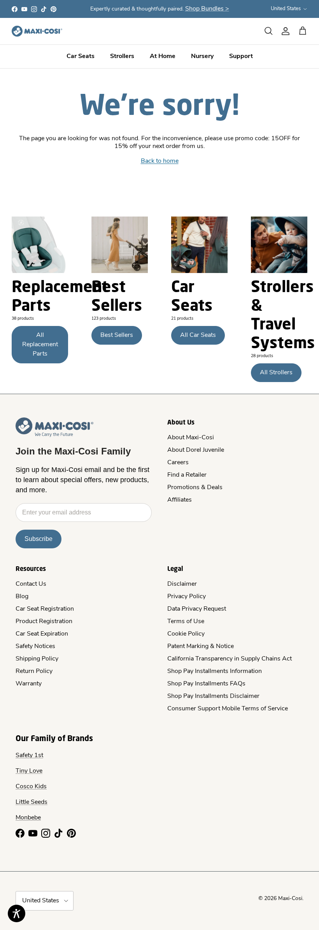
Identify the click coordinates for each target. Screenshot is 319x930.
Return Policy (34, 671)
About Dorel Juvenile (195, 450)
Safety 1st (29, 755)
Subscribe (39, 538)
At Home (162, 56)
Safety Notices (35, 646)
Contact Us (31, 584)
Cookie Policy (186, 634)
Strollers (122, 56)
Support (241, 56)
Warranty (29, 684)
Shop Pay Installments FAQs (206, 684)
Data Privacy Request (196, 609)
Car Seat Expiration (42, 634)
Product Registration (44, 621)
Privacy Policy (186, 597)
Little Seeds (31, 802)
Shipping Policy (37, 659)
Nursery (202, 56)
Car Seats (81, 56)
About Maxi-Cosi (190, 438)
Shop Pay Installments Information (214, 671)
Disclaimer (182, 584)
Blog (22, 597)
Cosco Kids (31, 787)
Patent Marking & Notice (200, 646)
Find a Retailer (187, 475)
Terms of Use (185, 621)
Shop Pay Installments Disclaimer (213, 696)
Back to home (160, 161)
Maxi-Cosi (290, 899)
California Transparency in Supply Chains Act (229, 659)
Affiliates (179, 500)
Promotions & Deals (195, 487)
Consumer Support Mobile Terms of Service (227, 709)
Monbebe (28, 818)
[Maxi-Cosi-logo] (37, 31)
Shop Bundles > (207, 9)
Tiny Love (29, 771)
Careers (178, 463)
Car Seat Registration (45, 609)
